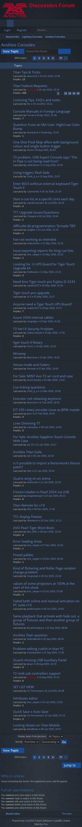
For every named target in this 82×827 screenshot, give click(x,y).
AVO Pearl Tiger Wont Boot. (34, 528)
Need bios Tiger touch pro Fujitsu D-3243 (44, 282)
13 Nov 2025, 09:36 (52, 558)
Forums (11, 24)
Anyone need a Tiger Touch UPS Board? (42, 304)
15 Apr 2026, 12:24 (46, 346)
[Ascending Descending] (50, 742)
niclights (31, 229)
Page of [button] (29, 58)
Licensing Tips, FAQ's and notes (36, 100)
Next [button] (66, 58)
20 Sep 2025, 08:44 (53, 639)
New (11, 51)
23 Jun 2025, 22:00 (52, 702)
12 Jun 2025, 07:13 (55, 715)
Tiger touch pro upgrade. (31, 293)
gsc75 (30, 444)
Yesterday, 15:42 (50, 132)
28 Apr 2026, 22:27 (52, 308)
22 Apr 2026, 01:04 (50, 321)
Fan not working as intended (34, 239)
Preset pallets (23, 555)
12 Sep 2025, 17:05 (54, 652)
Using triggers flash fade (31, 173)
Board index (12, 36)
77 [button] (60, 58)
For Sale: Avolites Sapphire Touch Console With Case (44, 439)
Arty (46, 824)
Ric (28, 104)
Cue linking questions (29, 387)
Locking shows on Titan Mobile (36, 725)
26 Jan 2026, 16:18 (43, 455)
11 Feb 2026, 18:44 (49, 402)
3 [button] (43, 58)
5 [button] (53, 58)
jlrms (29, 413)
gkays (30, 664)
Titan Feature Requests (30, 86)
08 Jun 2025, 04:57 (51, 729)
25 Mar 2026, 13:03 (54, 380)
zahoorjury (32, 427)
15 (78, 93)
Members (17, 24)
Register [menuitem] (79, 24)
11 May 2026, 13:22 (50, 272)
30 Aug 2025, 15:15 (46, 664)
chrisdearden (34, 652)
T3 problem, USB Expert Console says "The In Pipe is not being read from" (45, 159)
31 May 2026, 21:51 (52, 243)
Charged (31, 216)
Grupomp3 (32, 576)
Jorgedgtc (32, 321)
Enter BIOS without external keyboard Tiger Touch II (45, 186)
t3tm (29, 471)
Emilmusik (32, 272)
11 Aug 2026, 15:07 (50, 176)
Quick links (4, 24)
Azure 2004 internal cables (33, 317)
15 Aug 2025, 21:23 (49, 677)
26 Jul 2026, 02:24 (54, 203)
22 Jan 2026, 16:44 (44, 471)
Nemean (31, 368)
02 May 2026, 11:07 (44, 296)
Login (7, 30)
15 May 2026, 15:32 (52, 254)
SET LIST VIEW (23, 687)
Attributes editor (25, 698)
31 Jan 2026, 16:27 (46, 444)
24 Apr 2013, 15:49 (47, 115)
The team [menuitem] (67, 813)
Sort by (19, 741)
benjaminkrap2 (34, 495)
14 (74, 93)
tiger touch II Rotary (28, 342)
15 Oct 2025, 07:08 (52, 591)
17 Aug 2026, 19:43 (52, 165)
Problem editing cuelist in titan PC (38, 649)
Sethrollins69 (33, 639)
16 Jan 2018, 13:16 (49, 89)
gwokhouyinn (34, 609)
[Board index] (41, 10)
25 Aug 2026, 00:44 (45, 150)
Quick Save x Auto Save (30, 712)
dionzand (32, 402)
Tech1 (30, 346)
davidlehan (32, 729)
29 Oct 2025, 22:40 (51, 576)
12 (65, 93)
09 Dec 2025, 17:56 (44, 509)
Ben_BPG (32, 531)
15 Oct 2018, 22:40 (50, 76)
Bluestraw (32, 357)
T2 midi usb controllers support (37, 673)
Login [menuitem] (72, 24)
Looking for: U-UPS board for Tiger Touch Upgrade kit (44, 266)
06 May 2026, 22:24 (52, 285)
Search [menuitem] (78, 37)
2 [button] (39, 58)
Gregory (31, 89)
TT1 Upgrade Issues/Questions (36, 212)
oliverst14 (32, 76)
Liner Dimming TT (26, 423)
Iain (29, 455)
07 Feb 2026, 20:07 (45, 413)
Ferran (30, 115)
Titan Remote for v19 (29, 505)
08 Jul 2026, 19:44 (48, 216)
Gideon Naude (34, 332)
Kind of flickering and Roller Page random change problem (44, 570)
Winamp (19, 354)
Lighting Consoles (32, 36)
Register (22, 30)
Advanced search (79, 30)
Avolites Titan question (30, 635)
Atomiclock (32, 132)
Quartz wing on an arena (31, 478)
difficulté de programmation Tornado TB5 (44, 226)
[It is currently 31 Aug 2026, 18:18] (72, 36)
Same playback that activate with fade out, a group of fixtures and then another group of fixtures (46, 620)
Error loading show (27, 541)
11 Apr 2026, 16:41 (50, 357)
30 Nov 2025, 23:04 (50, 531)
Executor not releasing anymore (37, 399)
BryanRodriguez (35, 628)
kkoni (30, 150)
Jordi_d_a (32, 176)
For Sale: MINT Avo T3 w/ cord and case (43, 376)
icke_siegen (33, 254)
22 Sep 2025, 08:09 (57, 628)
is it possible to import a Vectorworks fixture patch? (46, 465)
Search (72, 30)
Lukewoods (33, 191)
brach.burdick (34, 380)
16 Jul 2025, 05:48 (54, 690)
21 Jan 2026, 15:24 (50, 482)
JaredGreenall (34, 203)
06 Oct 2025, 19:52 (54, 609)
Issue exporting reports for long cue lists (43, 251)
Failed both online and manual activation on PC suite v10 (46, 603)
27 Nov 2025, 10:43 (52, 545)
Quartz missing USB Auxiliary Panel (39, 660)
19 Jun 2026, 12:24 (48, 229)
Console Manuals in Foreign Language (41, 111)
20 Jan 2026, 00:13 (55, 495)
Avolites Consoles (55, 36)
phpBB (28, 820)
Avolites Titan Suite (27, 452)
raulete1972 (33, 285)
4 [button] (48, 58)
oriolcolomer (33, 165)
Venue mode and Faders (31, 365)
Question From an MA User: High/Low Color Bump (46, 127)
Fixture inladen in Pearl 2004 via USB (41, 492)
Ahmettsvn (32, 520)
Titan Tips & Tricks (26, 72)
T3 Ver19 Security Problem (33, 329)
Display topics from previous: (32, 736)
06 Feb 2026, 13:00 (51, 427)
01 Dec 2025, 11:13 (51, 520)
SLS (29, 296)
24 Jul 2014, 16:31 (42, 104)
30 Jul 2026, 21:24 (51, 191)
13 (69, 93)
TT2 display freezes (27, 517)
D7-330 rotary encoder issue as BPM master (46, 410)
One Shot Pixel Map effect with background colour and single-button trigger (45, 144)
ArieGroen (32, 482)
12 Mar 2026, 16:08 (50, 391)
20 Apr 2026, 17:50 (55, 332)
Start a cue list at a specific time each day (43, 199)
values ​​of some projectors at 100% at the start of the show (44, 586)
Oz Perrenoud (34, 690)
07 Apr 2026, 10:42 (48, 368)
